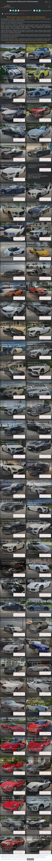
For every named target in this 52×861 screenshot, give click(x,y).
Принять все (30, 859)
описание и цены (19, 61)
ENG (50, 1)
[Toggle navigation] (49, 6)
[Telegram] (13, 10)
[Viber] (10, 10)
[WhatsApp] (16, 10)
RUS (46, 1)
